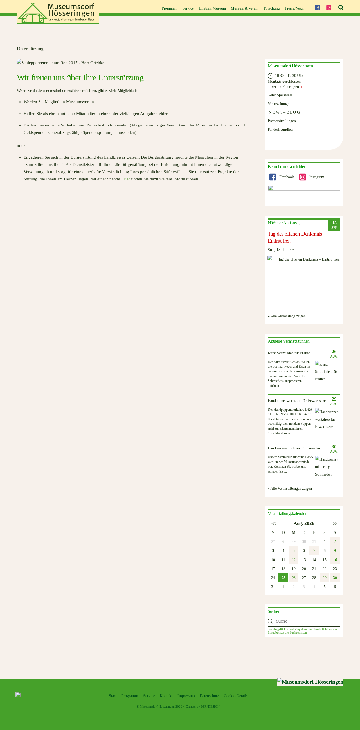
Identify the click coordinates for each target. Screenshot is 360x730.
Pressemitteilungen (282, 121)
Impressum (186, 696)
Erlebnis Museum (212, 8)
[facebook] (317, 7)
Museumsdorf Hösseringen (157, 706)
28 (283, 541)
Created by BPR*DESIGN (203, 706)
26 (294, 577)
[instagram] (328, 7)
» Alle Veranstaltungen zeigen (290, 488)
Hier (126, 179)
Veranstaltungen (279, 103)
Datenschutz (209, 696)
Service (188, 8)
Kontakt (166, 696)
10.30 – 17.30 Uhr (288, 75)
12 (294, 559)
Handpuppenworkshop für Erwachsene (297, 401)
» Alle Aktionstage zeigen (287, 316)
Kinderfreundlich (280, 129)
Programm (169, 8)
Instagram (316, 177)
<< (273, 523)
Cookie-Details (236, 696)
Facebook (286, 177)
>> (335, 523)
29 (324, 577)
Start (112, 696)
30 (335, 577)
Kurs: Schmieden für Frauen (289, 353)
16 (335, 559)
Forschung (272, 8)
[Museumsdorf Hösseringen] (58, 21)
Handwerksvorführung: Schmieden (294, 448)
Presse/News (294, 8)
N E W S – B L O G (284, 112)
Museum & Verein (244, 8)
